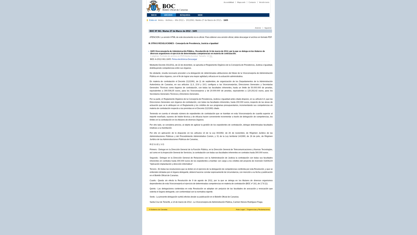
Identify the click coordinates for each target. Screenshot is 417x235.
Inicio (154, 15)
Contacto (252, 2)
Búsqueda (185, 15)
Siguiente (268, 28)
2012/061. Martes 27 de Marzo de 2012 (203, 20)
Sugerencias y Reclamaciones (258, 209)
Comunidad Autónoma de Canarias (153, 6)
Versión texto (264, 2)
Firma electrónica (179, 59)
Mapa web (241, 2)
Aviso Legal (240, 209)
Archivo (168, 15)
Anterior (258, 28)
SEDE (200, 15)
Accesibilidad (229, 2)
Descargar (192, 59)
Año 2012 (179, 20)
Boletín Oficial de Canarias (175, 6)
